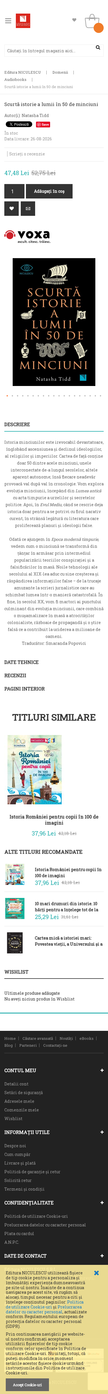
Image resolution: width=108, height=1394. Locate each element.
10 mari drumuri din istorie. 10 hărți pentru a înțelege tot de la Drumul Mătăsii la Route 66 (66, 906)
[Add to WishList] (95, 832)
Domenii (60, 72)
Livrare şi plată (20, 1163)
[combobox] (54, 50)
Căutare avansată (37, 1038)
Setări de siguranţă (23, 1092)
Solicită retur (18, 1180)
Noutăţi (66, 1038)
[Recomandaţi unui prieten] (28, 208)
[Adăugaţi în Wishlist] (11, 208)
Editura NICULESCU (22, 72)
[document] (54, 1331)
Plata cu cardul (19, 1233)
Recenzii (15, 675)
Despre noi (15, 1145)
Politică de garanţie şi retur (32, 1171)
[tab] (54, 424)
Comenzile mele (21, 1110)
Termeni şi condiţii (24, 1189)
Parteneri (28, 1045)
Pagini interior (24, 689)
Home (10, 1038)
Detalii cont (16, 1084)
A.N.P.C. (11, 1242)
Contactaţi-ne (55, 1045)
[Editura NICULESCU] (23, 21)
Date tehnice (21, 662)
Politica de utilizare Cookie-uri (45, 1304)
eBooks (86, 1038)
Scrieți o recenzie (27, 154)
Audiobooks (15, 79)
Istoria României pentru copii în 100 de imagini (54, 819)
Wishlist (74, 20)
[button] (7, 396)
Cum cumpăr (17, 1154)
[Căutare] (98, 47)
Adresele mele (19, 1101)
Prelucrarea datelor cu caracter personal (44, 1309)
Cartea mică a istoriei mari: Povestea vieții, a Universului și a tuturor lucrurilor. (69, 940)
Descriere (17, 424)
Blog (8, 1045)
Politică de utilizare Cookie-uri (36, 1216)
